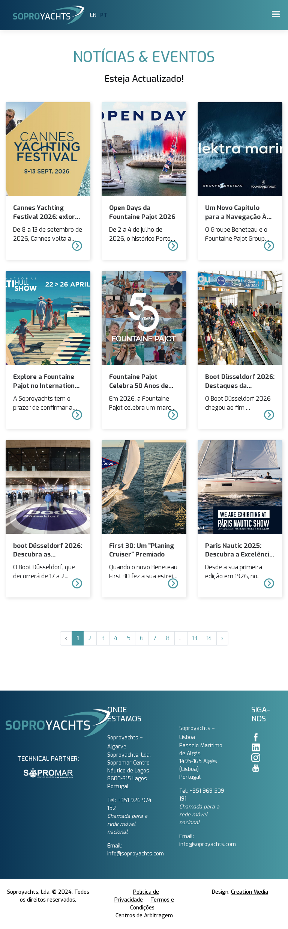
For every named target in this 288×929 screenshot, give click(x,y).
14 (209, 638)
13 (194, 638)
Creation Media (249, 892)
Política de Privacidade (136, 895)
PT (103, 15)
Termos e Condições (152, 903)
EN (93, 15)
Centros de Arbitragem (144, 915)
